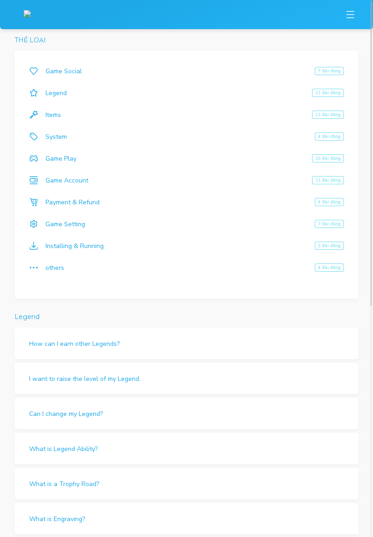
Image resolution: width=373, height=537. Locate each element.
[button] (186, 343)
